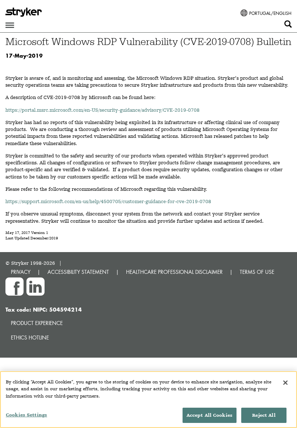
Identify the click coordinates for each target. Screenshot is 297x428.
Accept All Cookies (210, 415)
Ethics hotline (30, 337)
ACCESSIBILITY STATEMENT (78, 271)
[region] (148, 399)
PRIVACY (20, 271)
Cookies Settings (26, 414)
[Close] (285, 383)
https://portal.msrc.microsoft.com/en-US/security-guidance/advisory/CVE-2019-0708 (102, 110)
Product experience (37, 323)
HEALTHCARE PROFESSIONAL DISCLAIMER (174, 271)
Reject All (263, 415)
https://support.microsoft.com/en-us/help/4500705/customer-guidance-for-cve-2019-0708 (108, 201)
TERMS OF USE (257, 271)
